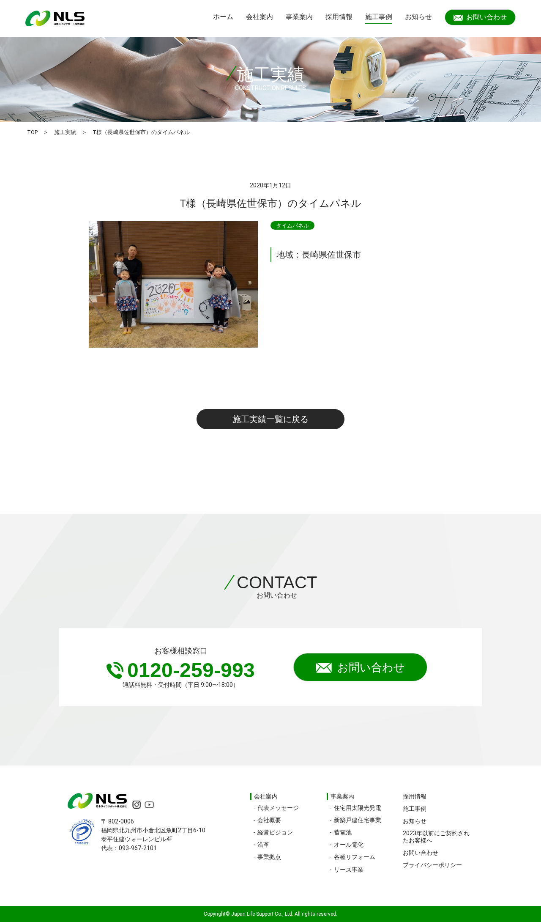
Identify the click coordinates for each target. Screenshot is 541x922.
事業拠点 (269, 856)
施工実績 (65, 132)
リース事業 (348, 869)
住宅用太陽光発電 (357, 807)
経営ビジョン (275, 832)
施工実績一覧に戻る (270, 419)
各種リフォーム (354, 856)
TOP (32, 132)
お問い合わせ (486, 17)
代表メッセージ (278, 807)
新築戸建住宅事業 (357, 820)
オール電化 (348, 844)
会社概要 (269, 820)
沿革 (263, 844)
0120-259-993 (191, 670)
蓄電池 (343, 832)
